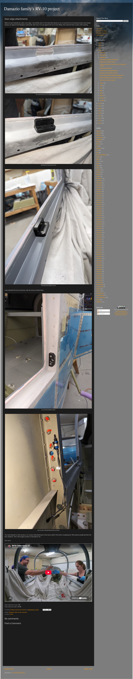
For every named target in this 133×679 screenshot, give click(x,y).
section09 (99, 185)
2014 (100, 123)
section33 (99, 232)
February (102, 98)
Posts (100, 310)
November (103, 55)
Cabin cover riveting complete (107, 80)
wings (98, 299)
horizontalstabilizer (101, 154)
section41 (99, 250)
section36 (99, 239)
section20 (99, 204)
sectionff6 (99, 282)
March (101, 95)
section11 (99, 189)
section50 (99, 269)
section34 (99, 234)
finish (16, 612)
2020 (100, 108)
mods (19, 612)
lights (97, 159)
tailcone (98, 291)
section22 (99, 208)
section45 (24, 612)
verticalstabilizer (100, 297)
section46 (99, 260)
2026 (100, 43)
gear (97, 152)
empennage (99, 137)
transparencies (100, 295)
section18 (99, 202)
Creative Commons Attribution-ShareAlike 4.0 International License (121, 313)
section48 (99, 265)
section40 (99, 247)
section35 (99, 237)
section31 (99, 228)
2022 (100, 103)
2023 (100, 50)
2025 (100, 45)
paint (97, 163)
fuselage (98, 148)
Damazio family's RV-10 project (32, 8)
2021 (100, 105)
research (98, 170)
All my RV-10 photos (101, 33)
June (101, 88)
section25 (99, 215)
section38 (99, 243)
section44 (99, 256)
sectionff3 (99, 275)
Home (11, 614)
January (102, 100)
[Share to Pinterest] (50, 610)
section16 (99, 200)
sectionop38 (99, 284)
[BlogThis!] (45, 610)
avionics (98, 133)
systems (98, 289)
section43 (99, 254)
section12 (99, 191)
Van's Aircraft (99, 35)
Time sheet (99, 28)
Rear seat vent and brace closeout (108, 73)
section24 (99, 213)
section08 (99, 183)
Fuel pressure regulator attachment (108, 59)
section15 (99, 198)
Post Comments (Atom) (18, 672)
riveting (98, 172)
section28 (99, 221)
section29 (99, 224)
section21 (99, 206)
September (103, 57)
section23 (99, 211)
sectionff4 (99, 278)
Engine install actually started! (107, 62)
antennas (98, 131)
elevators (98, 135)
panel (97, 165)
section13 (99, 193)
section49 (99, 267)
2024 (100, 48)
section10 (99, 187)
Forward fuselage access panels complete (110, 77)
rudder (98, 174)
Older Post (88, 669)
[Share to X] (47, 610)
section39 (99, 245)
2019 (100, 110)
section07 (99, 180)
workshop (99, 302)
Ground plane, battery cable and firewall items (111, 75)
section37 (99, 241)
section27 (99, 219)
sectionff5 (99, 280)
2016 (100, 118)
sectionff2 (99, 273)
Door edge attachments (105, 68)
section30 (99, 226)
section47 (99, 263)
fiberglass (11, 612)
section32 (99, 230)
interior (98, 157)
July (101, 85)
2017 (100, 115)
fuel (97, 146)
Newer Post (9, 669)
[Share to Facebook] (49, 610)
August (102, 83)
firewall (98, 144)
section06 (99, 178)
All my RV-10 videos (101, 31)
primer (98, 167)
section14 (99, 196)
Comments (102, 313)
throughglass (99, 293)
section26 (99, 217)
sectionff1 (99, 271)
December (102, 52)
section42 (99, 252)
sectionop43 (99, 286)
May (101, 90)
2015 (100, 120)
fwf (97, 150)
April (101, 93)
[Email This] (43, 610)
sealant (98, 176)
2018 (100, 113)
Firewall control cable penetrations (108, 70)
